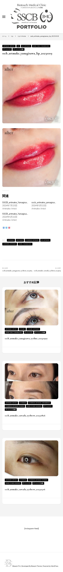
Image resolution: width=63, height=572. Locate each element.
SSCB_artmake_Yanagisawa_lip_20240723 (23, 202)
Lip (18, 46)
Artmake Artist (9, 46)
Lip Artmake (26, 46)
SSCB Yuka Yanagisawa (41, 46)
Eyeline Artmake (33, 329)
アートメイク (7, 49)
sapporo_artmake (9, 244)
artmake (11, 240)
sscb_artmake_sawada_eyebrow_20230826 (25, 415)
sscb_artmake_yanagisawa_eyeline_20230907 (26, 338)
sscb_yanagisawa (25, 244)
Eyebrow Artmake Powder (15, 406)
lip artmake (45, 240)
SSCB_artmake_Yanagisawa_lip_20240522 (23, 213)
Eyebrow (23, 402)
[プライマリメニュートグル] (3, 17)
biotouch (20, 240)
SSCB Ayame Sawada (34, 406)
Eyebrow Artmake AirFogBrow (39, 402)
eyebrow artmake (32, 240)
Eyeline (22, 329)
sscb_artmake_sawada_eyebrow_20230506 (25, 489)
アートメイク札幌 (18, 49)
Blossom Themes (36, 566)
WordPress (54, 566)
